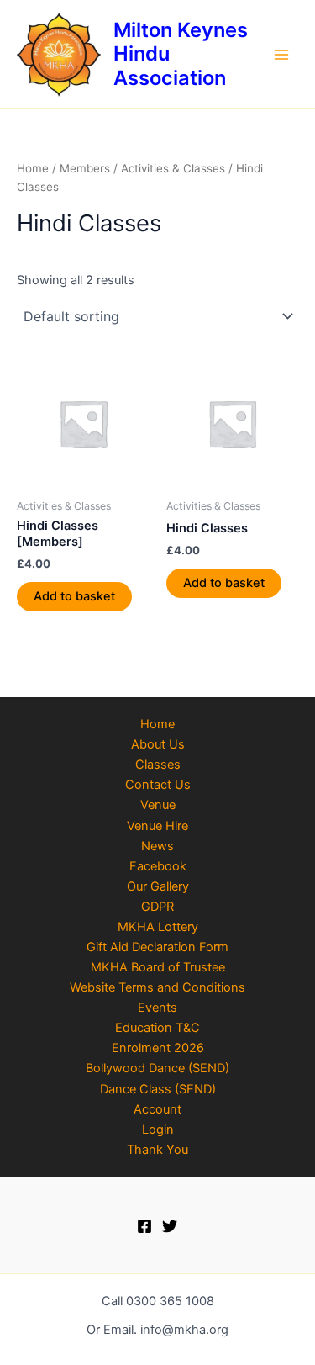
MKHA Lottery (158, 926)
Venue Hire (157, 825)
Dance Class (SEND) (158, 1089)
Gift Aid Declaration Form (157, 947)
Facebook (157, 866)
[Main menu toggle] (281, 54)
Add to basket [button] (74, 596)
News (157, 846)
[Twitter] (169, 1226)
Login (158, 1129)
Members (85, 168)
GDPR (157, 906)
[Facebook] (144, 1226)
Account (157, 1109)
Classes (158, 764)
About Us (158, 744)
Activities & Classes (173, 168)
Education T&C (157, 1027)
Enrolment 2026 (158, 1047)
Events (157, 1007)
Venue (158, 804)
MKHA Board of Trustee (158, 967)
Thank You (157, 1149)
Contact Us (158, 784)
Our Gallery (158, 886)
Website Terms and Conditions (157, 987)
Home (33, 168)
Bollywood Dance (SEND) (157, 1068)
